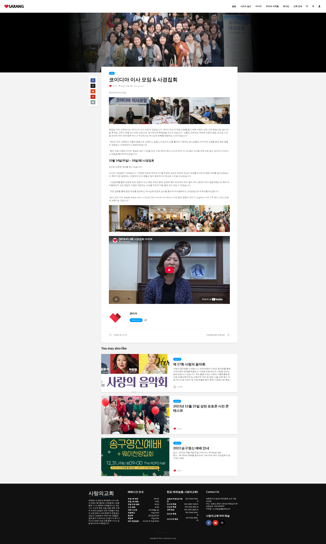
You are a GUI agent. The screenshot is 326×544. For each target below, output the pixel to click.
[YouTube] (215, 523)
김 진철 (179, 387)
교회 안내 (297, 6)
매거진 (286, 6)
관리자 (114, 86)
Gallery (177, 401)
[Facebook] (209, 523)
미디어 (258, 6)
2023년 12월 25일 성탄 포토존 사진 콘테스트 (201, 408)
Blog (111, 73)
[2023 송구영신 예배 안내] (135, 457)
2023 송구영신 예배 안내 (191, 448)
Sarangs (173, 538)
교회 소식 (177, 359)
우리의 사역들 (272, 6)
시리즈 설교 (245, 6)
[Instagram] (222, 523)
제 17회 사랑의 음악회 (189, 364)
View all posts (136, 320)
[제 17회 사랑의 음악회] (135, 373)
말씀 (234, 6)
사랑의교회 (101, 493)
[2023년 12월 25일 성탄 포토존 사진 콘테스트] (135, 415)
